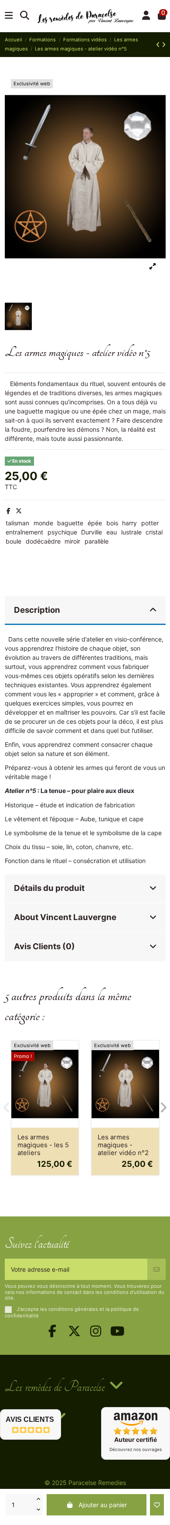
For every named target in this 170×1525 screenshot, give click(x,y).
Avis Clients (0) (44, 946)
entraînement (24, 532)
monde (43, 523)
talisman (17, 523)
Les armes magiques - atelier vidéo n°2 (123, 1145)
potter (150, 523)
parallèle (97, 541)
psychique (62, 532)
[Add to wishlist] (157, 1504)
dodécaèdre (43, 541)
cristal (154, 532)
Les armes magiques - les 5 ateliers (43, 1145)
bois (112, 523)
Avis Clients (30, 1419)
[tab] (85, 610)
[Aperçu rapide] (71, 1068)
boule (13, 541)
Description (37, 610)
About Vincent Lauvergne (65, 917)
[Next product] (164, 44)
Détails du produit (49, 888)
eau (111, 532)
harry (129, 523)
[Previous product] (159, 44)
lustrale (131, 532)
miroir (72, 541)
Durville (91, 532)
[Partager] (8, 510)
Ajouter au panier (102, 1504)
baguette (70, 523)
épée (95, 523)
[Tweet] (19, 510)
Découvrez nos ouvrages (135, 1449)
